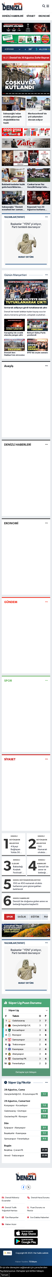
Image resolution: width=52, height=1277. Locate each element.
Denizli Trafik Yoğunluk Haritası (9, 1209)
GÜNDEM (10, 602)
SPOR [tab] (10, 917)
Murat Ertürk (26, 257)
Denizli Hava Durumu (40, 1198)
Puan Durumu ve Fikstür (36, 1209)
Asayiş (8, 366)
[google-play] (26, 1242)
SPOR (8, 680)
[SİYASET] (46, 759)
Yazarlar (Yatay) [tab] (14, 217)
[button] (48, 930)
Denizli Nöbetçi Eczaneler (10, 1199)
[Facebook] (23, 1187)
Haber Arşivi (10, 1224)
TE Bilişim (33, 1262)
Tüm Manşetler (12, 1217)
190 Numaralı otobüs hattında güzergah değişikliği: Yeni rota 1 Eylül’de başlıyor (43, 849)
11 (35, 93)
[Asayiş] (46, 366)
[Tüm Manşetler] (46, 275)
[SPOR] (46, 681)
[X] (28, 1187)
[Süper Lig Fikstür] (46, 1082)
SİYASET (30, 16)
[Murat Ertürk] (26, 243)
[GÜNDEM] (46, 602)
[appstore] (26, 1234)
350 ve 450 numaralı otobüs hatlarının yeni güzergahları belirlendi (27, 886)
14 (45, 93)
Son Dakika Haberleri (39, 1217)
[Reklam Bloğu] (26, 27)
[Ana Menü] (47, 6)
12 (38, 93)
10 (32, 93)
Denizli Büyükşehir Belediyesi (14, 839)
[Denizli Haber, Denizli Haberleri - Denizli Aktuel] (12, 6)
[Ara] (43, 6)
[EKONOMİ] (46, 523)
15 (48, 93)
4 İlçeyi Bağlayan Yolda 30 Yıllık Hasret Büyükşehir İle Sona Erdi (17, 849)
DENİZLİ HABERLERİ (12, 16)
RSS (9, 1253)
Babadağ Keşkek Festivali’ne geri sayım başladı (19, 870)
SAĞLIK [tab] (22, 917)
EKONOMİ (44, 16)
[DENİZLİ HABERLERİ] (46, 444)
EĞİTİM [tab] (35, 917)
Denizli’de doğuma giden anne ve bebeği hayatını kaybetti (30, 903)
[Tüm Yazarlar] (46, 217)
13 (42, 93)
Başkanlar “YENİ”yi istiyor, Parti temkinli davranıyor (26, 225)
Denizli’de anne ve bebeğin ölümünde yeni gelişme (43, 870)
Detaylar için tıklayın (26, 1072)
